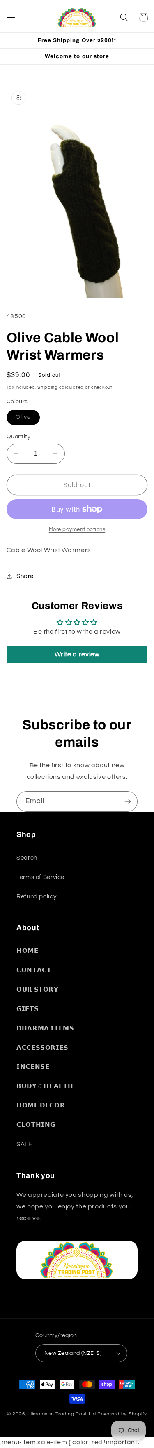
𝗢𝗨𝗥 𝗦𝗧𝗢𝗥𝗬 (37, 990)
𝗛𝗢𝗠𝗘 (27, 951)
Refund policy (36, 896)
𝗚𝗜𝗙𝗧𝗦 (27, 1009)
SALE (24, 1144)
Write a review (77, 654)
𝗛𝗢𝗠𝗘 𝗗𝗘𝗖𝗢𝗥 (40, 1105)
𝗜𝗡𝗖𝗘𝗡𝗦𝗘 (32, 1067)
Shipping (47, 387)
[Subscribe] (127, 801)
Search (26, 858)
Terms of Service (40, 877)
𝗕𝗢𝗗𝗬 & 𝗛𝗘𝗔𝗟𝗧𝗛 (44, 1086)
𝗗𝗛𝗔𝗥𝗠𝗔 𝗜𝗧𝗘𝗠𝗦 (45, 1028)
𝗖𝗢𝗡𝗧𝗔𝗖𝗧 (33, 970)
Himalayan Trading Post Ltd (62, 1414)
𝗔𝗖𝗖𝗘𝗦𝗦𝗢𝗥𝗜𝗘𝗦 (42, 1048)
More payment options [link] (77, 529)
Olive (28, 419)
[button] (10, 17)
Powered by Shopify (122, 1414)
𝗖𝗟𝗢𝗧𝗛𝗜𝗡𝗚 (35, 1125)
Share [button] (25, 576)
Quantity (18, 437)
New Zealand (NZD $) (72, 1353)
